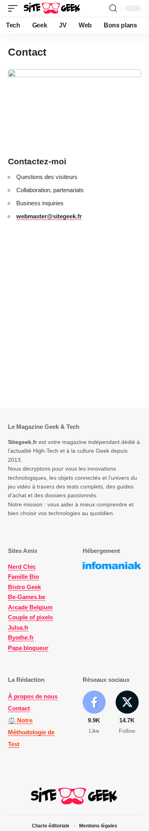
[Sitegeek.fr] (52, 8)
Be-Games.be (26, 597)
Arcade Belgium (30, 607)
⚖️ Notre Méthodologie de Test (31, 732)
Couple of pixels (30, 617)
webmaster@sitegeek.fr (49, 216)
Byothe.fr (21, 637)
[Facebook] (94, 713)
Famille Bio (23, 576)
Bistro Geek (24, 587)
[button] (14, 8)
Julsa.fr (18, 627)
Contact (19, 708)
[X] (127, 713)
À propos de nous (33, 696)
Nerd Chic (22, 566)
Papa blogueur (28, 647)
